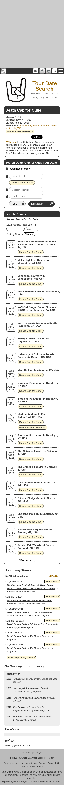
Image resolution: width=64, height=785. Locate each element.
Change (53, 576)
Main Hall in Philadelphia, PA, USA (38, 370)
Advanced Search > (20, 169)
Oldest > (29, 234)
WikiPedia (11, 141)
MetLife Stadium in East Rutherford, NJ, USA (32, 416)
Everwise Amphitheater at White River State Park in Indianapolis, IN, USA (37, 244)
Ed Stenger (41, 772)
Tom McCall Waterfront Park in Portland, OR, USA (36, 546)
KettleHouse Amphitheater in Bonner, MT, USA (35, 531)
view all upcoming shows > (20, 131)
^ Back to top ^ (26, 560)
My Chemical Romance (32, 427)
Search (7, 763)
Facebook (41, 758)
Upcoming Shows (28, 763)
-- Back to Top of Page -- (32, 752)
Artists (15, 763)
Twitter (50, 758)
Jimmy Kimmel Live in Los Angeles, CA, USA (33, 340)
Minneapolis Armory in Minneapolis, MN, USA (31, 277)
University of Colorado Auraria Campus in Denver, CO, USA (36, 356)
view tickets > (52, 581)
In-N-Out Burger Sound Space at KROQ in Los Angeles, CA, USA (37, 308)
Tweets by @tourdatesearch (17, 745)
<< (8, 229)
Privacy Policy (36, 766)
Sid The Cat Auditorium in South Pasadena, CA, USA (37, 324)
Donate (51, 763)
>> (22, 229)
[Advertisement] (32, 34)
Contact (42, 763)
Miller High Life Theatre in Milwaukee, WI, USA (33, 261)
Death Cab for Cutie (27, 219)
